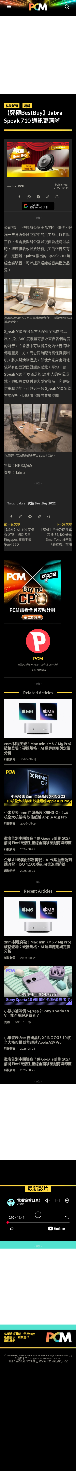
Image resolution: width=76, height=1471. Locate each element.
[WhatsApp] (29, 196)
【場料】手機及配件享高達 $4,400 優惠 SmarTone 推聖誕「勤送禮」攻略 (57, 537)
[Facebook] (19, 196)
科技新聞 (12, 106)
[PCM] (38, 641)
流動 (7, 1022)
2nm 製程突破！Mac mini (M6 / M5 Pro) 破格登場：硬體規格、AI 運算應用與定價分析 (37, 748)
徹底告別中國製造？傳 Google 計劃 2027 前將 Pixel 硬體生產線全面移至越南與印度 (38, 840)
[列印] (57, 196)
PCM (21, 186)
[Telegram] (38, 196)
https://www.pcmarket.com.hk (38, 664)
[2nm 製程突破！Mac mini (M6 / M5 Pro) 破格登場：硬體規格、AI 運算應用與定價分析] (38, 718)
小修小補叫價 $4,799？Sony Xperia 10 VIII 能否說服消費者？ (36, 1013)
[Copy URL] (47, 196)
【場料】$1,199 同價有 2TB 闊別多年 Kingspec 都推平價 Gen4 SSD (19, 537)
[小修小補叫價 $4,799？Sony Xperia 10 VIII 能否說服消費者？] (38, 985)
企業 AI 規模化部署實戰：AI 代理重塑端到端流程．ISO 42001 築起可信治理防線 (38, 862)
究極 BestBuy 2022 (42, 503)
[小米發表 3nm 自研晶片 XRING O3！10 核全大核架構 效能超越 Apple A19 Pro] (38, 787)
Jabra (21, 503)
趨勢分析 (9, 870)
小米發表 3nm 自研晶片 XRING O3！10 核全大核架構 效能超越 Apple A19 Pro (37, 1040)
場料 (27, 106)
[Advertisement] (38, 54)
